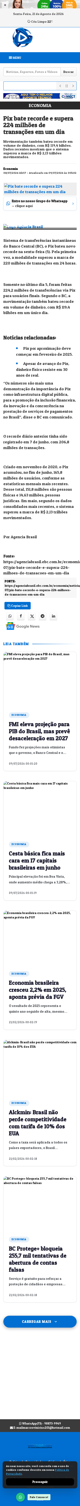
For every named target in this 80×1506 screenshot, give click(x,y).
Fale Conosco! (39, 1497)
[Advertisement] (40, 1377)
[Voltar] (59, 86)
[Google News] (18, 626)
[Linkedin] (53, 616)
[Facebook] (21, 616)
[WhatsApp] (20, 1497)
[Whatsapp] (10, 616)
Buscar (68, 72)
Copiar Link (19, 605)
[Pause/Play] (66, 86)
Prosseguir (40, 1482)
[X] (32, 616)
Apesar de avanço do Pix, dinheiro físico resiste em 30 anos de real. (42, 369)
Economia (40, 105)
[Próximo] (73, 86)
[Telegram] (42, 616)
